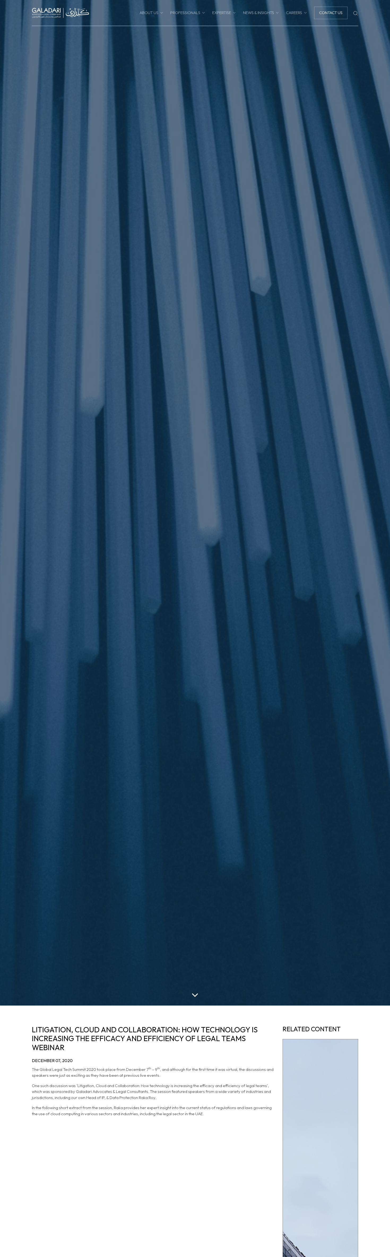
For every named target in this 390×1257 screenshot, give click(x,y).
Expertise (221, 12)
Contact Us (331, 12)
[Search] (355, 12)
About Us (149, 12)
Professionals (185, 12)
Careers (294, 12)
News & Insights (258, 12)
